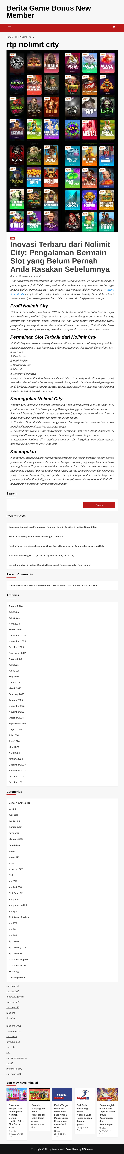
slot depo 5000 (14, 1073)
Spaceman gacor (17, 947)
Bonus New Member (19, 802)
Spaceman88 (15, 953)
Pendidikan (15, 845)
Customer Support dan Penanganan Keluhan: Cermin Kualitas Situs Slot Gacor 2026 (52, 527)
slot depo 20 (13, 1007)
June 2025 (14, 670)
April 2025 (14, 682)
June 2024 (14, 741)
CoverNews (72, 1149)
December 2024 (17, 706)
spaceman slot (14, 1031)
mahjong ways (14, 1025)
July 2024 (14, 735)
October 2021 (16, 782)
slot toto (11, 1047)
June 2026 (14, 617)
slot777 (13, 923)
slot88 (12, 929)
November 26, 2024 (30, 276)
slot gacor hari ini (18, 905)
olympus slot (13, 1041)
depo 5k (11, 1017)
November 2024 (17, 711)
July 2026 (14, 612)
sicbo (11, 863)
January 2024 (16, 758)
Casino (12, 808)
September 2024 (17, 723)
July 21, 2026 (61, 1134)
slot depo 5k (13, 985)
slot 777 (13, 881)
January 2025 (16, 700)
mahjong (11, 1012)
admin (15, 276)
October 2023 (16, 776)
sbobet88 (14, 857)
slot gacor (14, 899)
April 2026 (14, 623)
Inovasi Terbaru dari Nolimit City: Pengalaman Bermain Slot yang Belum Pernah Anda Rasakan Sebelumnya (60, 256)
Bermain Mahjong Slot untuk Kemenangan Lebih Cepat (38, 536)
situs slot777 (16, 869)
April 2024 (14, 753)
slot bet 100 (13, 991)
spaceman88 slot (18, 965)
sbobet (12, 851)
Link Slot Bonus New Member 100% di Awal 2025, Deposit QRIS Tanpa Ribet (59, 585)
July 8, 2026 (83, 1128)
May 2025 (14, 676)
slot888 (13, 935)
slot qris (13, 911)
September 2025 (17, 653)
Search (11, 493)
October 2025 (16, 647)
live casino (14, 820)
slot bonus (12, 1036)
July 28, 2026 (39, 1124)
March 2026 (15, 629)
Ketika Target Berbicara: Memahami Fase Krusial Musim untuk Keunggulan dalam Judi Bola (56, 546)
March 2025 (15, 688)
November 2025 (17, 641)
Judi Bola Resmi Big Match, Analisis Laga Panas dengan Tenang (41, 555)
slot (8, 1052)
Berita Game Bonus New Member (49, 11)
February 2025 (16, 694)
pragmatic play (14, 1068)
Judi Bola (13, 814)
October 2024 (16, 717)
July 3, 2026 (106, 1131)
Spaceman (14, 941)
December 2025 (17, 635)
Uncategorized (17, 977)
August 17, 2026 (17, 1134)
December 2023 (17, 764)
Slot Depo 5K (16, 893)
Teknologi (14, 971)
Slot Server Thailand (19, 917)
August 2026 (16, 606)
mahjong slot (15, 826)
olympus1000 (16, 839)
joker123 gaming (15, 996)
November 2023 (17, 770)
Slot (12, 238)
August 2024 (16, 729)
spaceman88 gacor (19, 959)
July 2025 (14, 664)
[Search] (114, 27)
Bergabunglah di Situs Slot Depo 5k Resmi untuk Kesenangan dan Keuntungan (50, 565)
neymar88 (14, 832)
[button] (10, 27)
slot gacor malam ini (17, 1057)
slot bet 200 (15, 887)
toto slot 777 (13, 1002)
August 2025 (16, 659)
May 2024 (14, 747)
